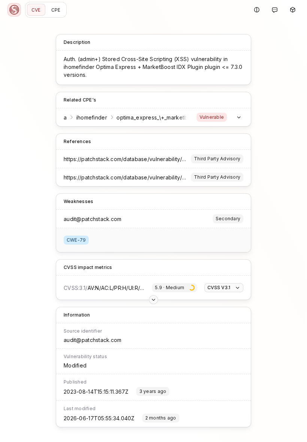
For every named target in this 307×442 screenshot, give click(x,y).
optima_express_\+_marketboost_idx (162, 117)
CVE (36, 10)
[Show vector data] (153, 299)
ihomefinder (91, 117)
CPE (56, 10)
